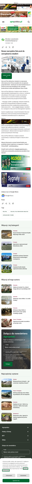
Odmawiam (9, 475)
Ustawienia (23, 475)
